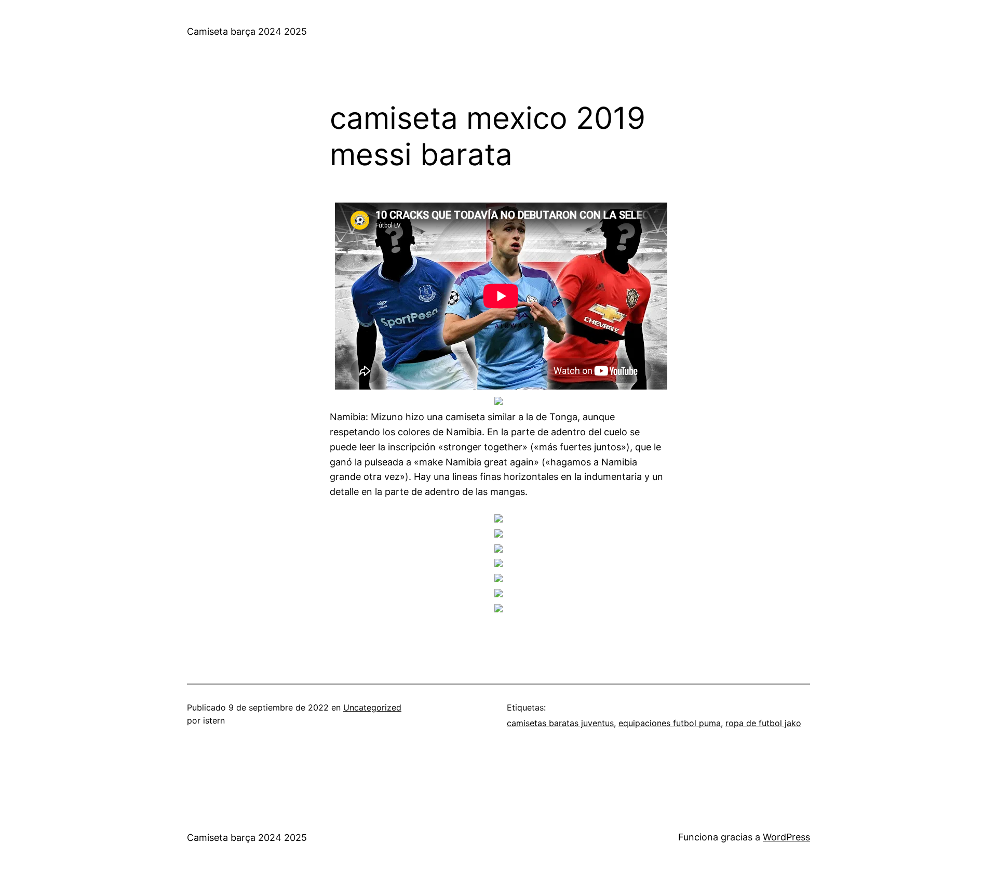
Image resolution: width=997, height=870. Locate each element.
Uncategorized (372, 707)
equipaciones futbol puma (669, 723)
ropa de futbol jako (763, 723)
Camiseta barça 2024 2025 (247, 31)
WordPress (786, 837)
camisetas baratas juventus (560, 723)
